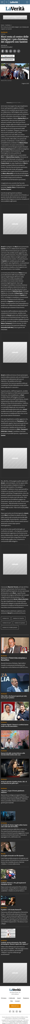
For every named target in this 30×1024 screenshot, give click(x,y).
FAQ (11, 1001)
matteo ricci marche (18, 618)
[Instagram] (17, 1011)
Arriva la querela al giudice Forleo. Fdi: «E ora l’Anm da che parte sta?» (14, 782)
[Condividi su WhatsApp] (10, 51)
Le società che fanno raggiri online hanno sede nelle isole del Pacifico (14, 825)
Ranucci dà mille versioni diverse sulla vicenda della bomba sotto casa (13, 754)
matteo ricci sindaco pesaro (9, 627)
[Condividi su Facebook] (2, 51)
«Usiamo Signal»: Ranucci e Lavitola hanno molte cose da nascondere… (14, 725)
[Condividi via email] (14, 51)
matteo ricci (5, 618)
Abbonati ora (15, 1006)
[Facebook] (10, 1011)
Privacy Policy (12, 1021)
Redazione (26, 998)
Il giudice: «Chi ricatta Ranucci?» (11, 909)
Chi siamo (3, 998)
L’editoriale (12, 998)
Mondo (3, 854)
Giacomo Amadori (6, 47)
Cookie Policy (19, 1021)
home (2, 25)
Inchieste (8, 25)
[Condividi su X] (6, 51)
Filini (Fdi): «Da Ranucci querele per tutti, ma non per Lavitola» (14, 697)
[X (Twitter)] (13, 1011)
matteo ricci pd (6, 623)
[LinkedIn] (20, 1011)
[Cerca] (6, 2)
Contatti (17, 1001)
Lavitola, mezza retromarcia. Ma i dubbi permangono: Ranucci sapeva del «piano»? (14, 943)
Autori (19, 998)
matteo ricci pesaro (20, 623)
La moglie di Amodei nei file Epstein (12, 855)
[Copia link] (18, 51)
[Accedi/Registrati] (27, 2)
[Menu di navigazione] (2, 2)
